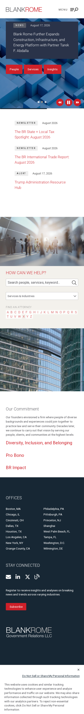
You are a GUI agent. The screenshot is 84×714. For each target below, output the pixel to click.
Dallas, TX (12, 526)
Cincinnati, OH (15, 520)
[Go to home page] (24, 9)
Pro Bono (15, 455)
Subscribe (16, 606)
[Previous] (60, 102)
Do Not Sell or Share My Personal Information (51, 676)
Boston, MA (13, 508)
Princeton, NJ (52, 520)
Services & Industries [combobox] (21, 296)
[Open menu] (68, 10)
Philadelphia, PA (54, 508)
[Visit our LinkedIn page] (18, 576)
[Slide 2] (42, 102)
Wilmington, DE (53, 548)
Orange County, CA (18, 548)
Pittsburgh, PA (53, 514)
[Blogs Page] (37, 576)
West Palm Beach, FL (57, 531)
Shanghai (49, 526)
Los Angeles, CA (16, 537)
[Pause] (68, 102)
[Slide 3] (46, 102)
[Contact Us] (8, 576)
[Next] (77, 102)
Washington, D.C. (54, 543)
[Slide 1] (39, 102)
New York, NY (14, 543)
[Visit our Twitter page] (27, 576)
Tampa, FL (50, 537)
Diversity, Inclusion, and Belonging (39, 442)
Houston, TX (14, 531)
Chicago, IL (13, 514)
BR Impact (16, 467)
